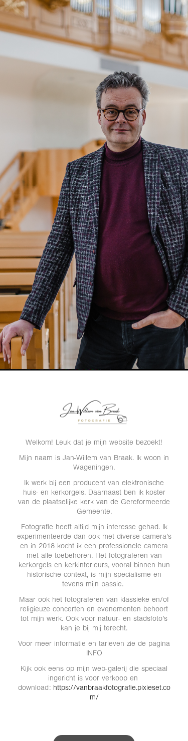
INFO (94, 653)
